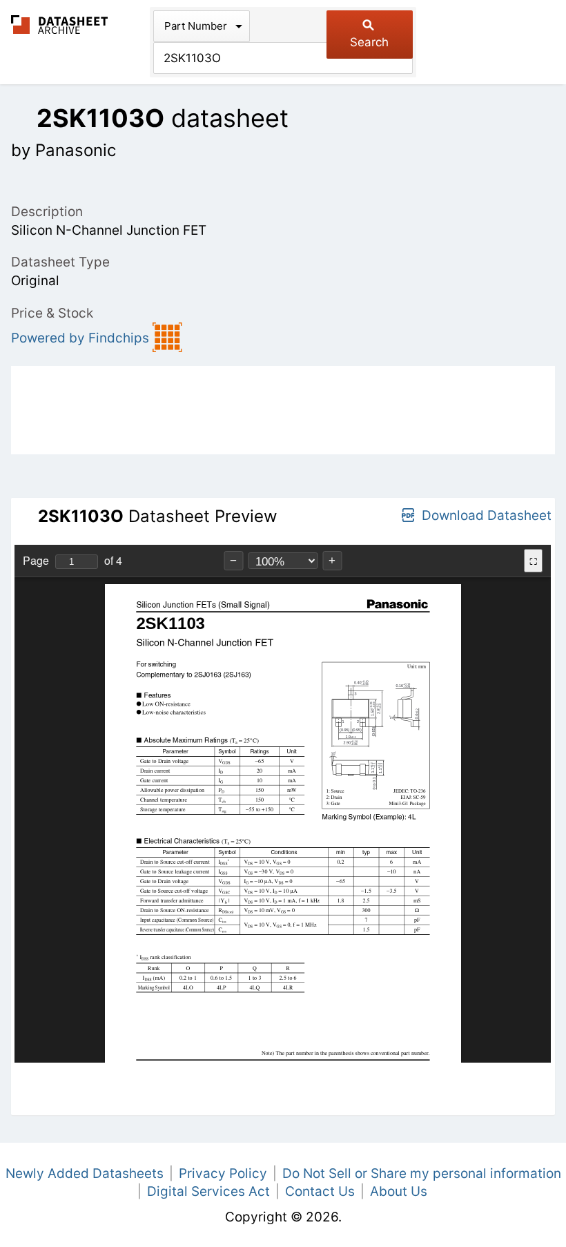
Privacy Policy (223, 1173)
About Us (398, 1191)
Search (369, 42)
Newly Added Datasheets (85, 1173)
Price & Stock (52, 313)
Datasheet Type (60, 262)
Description (47, 212)
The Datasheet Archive (59, 24)
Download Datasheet (487, 515)
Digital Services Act (208, 1191)
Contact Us (320, 1191)
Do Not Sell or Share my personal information (421, 1173)
